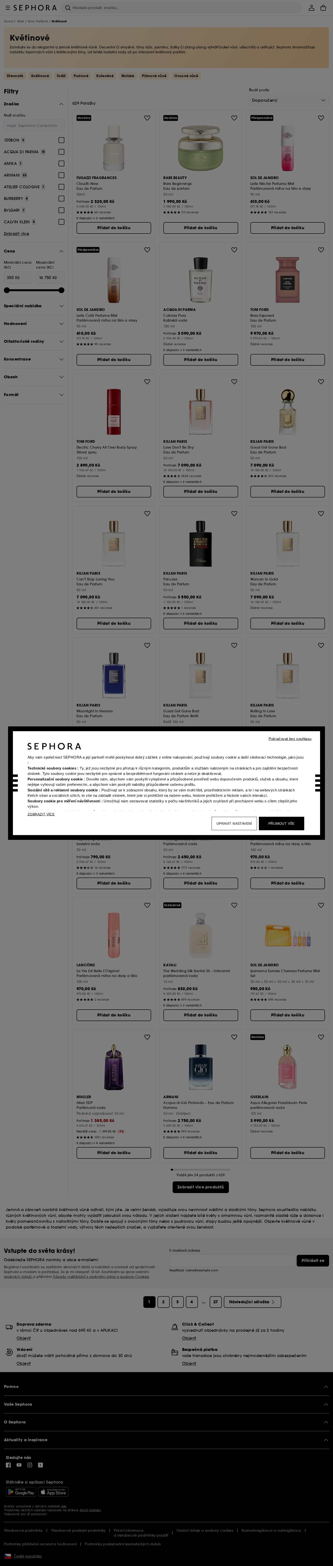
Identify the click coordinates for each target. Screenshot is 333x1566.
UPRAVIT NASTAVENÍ (234, 823)
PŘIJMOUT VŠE (281, 823)
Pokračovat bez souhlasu (290, 738)
